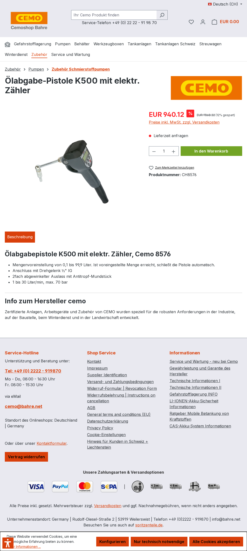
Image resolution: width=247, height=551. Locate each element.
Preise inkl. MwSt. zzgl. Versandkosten (184, 122)
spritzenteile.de (149, 525)
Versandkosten (107, 505)
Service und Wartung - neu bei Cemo (204, 361)
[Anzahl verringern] (154, 151)
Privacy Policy (100, 427)
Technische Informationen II (195, 387)
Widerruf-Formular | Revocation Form (122, 388)
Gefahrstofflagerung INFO (194, 394)
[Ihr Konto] (203, 22)
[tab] (20, 237)
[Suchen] (162, 15)
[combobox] (114, 15)
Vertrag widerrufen (26, 456)
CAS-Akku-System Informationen (200, 426)
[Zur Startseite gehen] (29, 21)
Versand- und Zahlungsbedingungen (120, 381)
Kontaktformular (52, 443)
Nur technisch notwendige (159, 541)
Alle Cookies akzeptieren (216, 541)
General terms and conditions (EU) (119, 414)
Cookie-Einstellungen (106, 434)
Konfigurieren (112, 541)
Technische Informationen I (195, 380)
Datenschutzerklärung (107, 421)
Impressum (97, 368)
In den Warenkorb (211, 151)
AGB (91, 407)
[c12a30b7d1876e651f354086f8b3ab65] (72, 161)
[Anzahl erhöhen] (174, 151)
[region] (72, 161)
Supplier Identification (107, 374)
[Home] (7, 44)
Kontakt (94, 361)
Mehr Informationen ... (24, 546)
